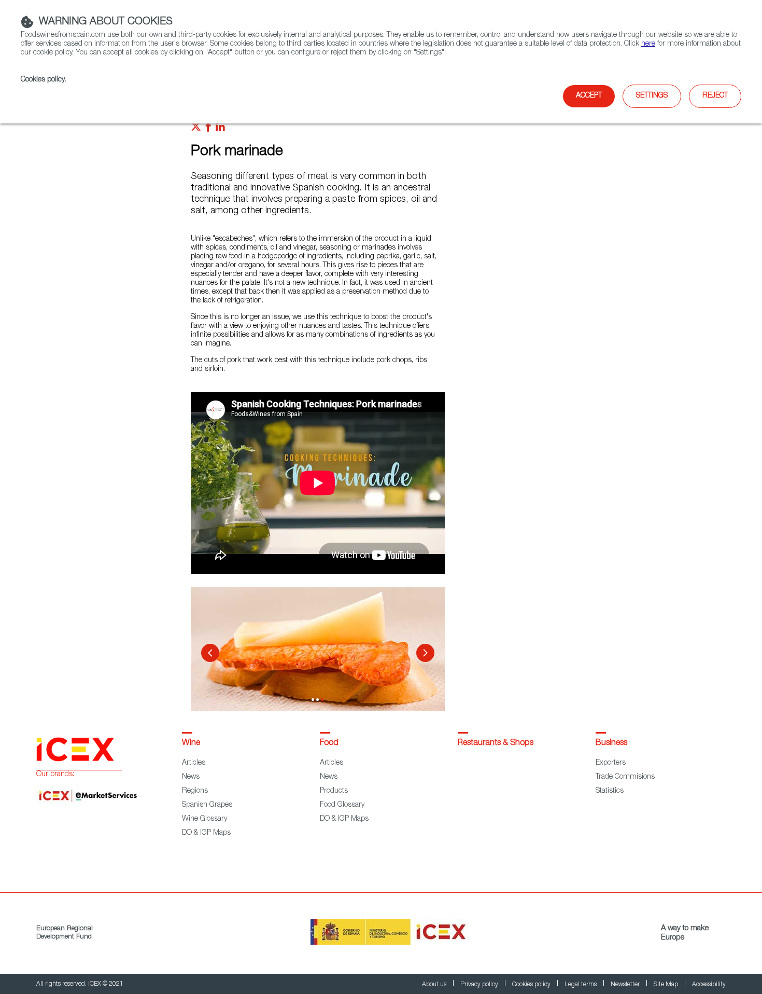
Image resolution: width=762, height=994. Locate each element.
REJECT (715, 96)
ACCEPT (589, 96)
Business (611, 743)
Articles (193, 763)
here (648, 44)
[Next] (425, 653)
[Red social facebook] (208, 129)
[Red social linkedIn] (220, 129)
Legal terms (581, 985)
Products (334, 791)
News (191, 777)
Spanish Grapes (207, 805)
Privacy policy (480, 985)
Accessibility (709, 985)
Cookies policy (43, 80)
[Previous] (210, 653)
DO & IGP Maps (206, 833)
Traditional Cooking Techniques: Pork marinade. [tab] (313, 699)
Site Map (667, 985)
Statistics (610, 791)
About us (435, 985)
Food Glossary (342, 805)
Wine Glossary (204, 819)
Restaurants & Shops (495, 743)
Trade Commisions (625, 777)
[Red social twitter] (196, 129)
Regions (195, 791)
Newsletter (626, 985)
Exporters (611, 763)
